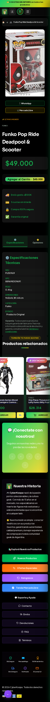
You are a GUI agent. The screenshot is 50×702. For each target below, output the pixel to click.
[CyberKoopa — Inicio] (4, 11)
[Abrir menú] (28, 12)
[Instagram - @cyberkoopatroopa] (21, 456)
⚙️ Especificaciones (15, 241)
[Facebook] (29, 456)
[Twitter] (38, 456)
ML (20, 415)
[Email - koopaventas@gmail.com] (25, 465)
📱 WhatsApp (25, 103)
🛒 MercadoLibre (25, 110)
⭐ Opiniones (38, 241)
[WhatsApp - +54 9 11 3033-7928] (12, 456)
